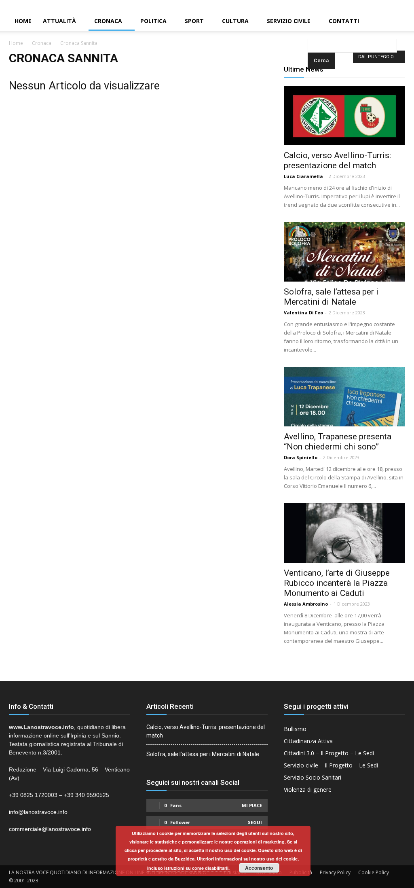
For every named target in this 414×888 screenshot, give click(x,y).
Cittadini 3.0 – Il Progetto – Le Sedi (329, 753)
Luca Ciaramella (303, 176)
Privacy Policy (335, 872)
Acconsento (259, 867)
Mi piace (252, 805)
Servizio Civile (288, 21)
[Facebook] (380, 5)
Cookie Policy (373, 872)
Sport (194, 21)
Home (23, 21)
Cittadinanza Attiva (308, 741)
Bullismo (295, 729)
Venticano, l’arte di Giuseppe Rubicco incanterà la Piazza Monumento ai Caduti (337, 583)
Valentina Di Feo (303, 312)
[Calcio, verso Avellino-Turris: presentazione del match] (344, 115)
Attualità (59, 21)
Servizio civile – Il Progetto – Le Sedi (331, 765)
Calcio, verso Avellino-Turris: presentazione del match (337, 160)
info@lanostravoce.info (38, 812)
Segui (255, 822)
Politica (153, 21)
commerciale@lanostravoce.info (50, 829)
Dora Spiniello (300, 457)
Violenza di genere (308, 789)
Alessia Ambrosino (306, 604)
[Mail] (394, 5)
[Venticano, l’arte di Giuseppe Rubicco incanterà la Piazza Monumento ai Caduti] (344, 533)
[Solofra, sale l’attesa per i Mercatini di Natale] (344, 252)
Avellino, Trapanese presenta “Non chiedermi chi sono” (337, 441)
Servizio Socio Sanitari (312, 777)
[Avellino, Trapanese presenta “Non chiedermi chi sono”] (344, 396)
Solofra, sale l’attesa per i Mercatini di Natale (331, 297)
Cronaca (108, 21)
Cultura (235, 21)
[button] (309, 21)
